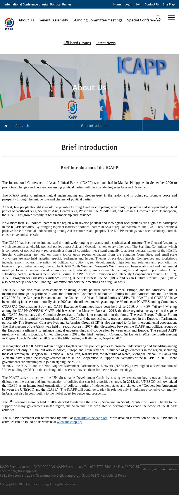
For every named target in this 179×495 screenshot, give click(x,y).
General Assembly (53, 20)
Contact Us (152, 4)
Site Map (169, 4)
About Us (26, 20)
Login (128, 4)
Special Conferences (143, 20)
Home (117, 4)
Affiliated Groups (77, 42)
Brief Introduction (94, 125)
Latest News (105, 42)
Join (138, 4)
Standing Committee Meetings (97, 20)
